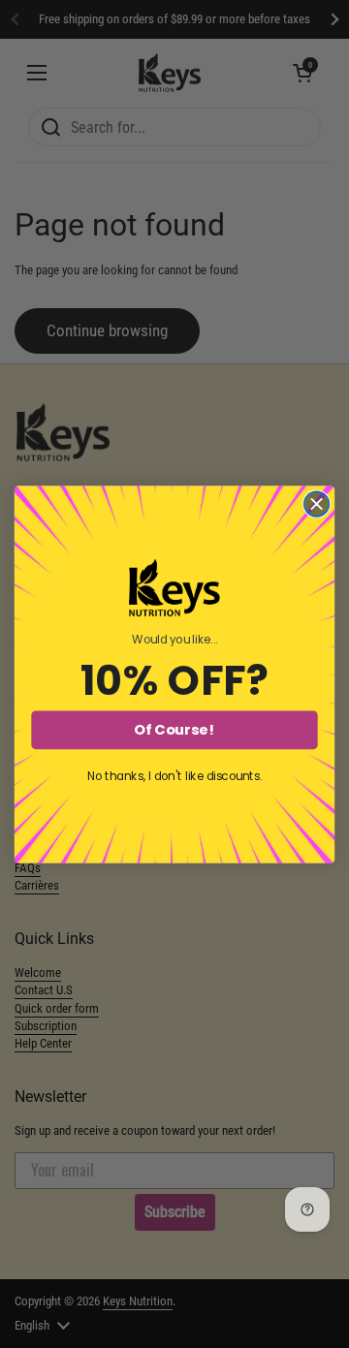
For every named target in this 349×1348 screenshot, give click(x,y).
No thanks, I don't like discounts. (175, 776)
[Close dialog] (317, 504)
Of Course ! (174, 730)
